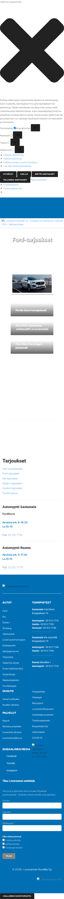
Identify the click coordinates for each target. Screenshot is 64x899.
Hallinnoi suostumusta (17, 896)
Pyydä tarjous (10, 493)
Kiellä (24, 174)
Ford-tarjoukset (10, 473)
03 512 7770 (15, 567)
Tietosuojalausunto (12, 188)
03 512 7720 (47, 624)
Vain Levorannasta (12, 468)
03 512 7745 (47, 650)
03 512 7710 (15, 535)
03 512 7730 (49, 628)
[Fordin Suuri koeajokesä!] (32, 307)
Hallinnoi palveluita (12, 158)
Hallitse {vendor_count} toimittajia (20, 162)
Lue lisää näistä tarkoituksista (17, 166)
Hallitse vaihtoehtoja (13, 154)
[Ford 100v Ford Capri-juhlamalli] (32, 344)
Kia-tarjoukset (10, 478)
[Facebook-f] (28, 200)
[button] (32, 51)
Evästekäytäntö (11, 184)
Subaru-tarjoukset (12, 483)
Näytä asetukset (45, 174)
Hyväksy (8, 174)
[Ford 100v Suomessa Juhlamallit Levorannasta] (32, 326)
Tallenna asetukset (15, 180)
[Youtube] (34, 200)
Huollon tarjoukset (12, 488)
